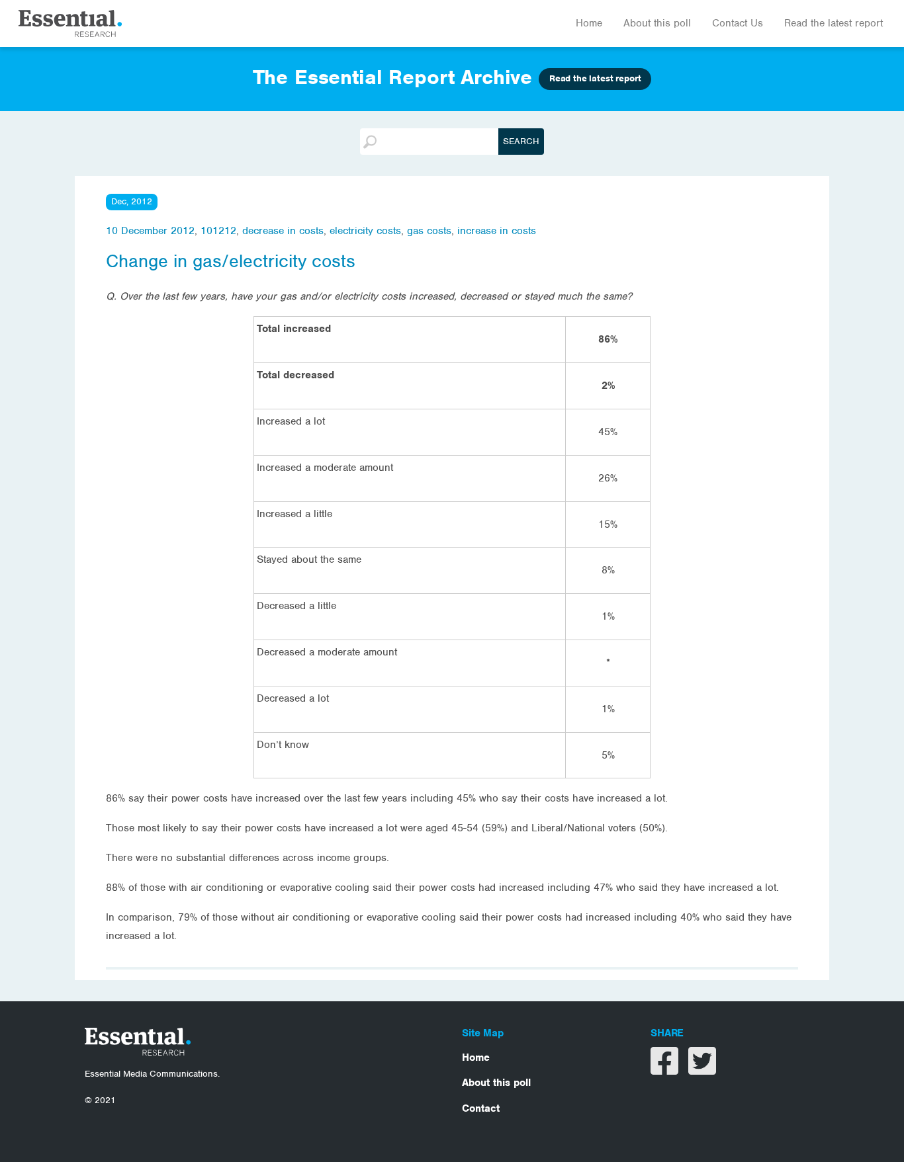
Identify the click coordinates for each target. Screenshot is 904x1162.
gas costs (429, 230)
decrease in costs (283, 230)
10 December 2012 (150, 230)
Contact (481, 1108)
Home (589, 23)
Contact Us (737, 23)
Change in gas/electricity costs (230, 261)
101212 (218, 230)
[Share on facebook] (666, 1069)
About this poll (657, 23)
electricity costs (365, 230)
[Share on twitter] (702, 1069)
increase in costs (496, 230)
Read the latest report (833, 23)
